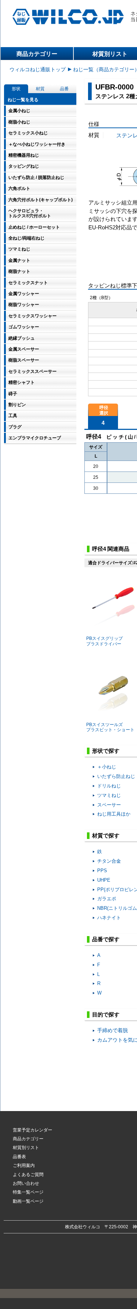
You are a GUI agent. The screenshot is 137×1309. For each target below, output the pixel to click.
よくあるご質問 (28, 1174)
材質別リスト (26, 1147)
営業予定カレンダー (32, 1130)
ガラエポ (106, 898)
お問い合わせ (26, 1183)
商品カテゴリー (36, 54)
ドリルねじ (109, 786)
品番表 (19, 1156)
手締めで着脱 (112, 1030)
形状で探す (105, 751)
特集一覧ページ (28, 1192)
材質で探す (105, 835)
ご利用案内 (24, 1165)
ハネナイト (109, 917)
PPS (102, 870)
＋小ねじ (106, 767)
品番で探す (105, 939)
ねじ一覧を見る (23, 99)
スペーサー (109, 805)
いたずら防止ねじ (116, 776)
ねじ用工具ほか (113, 814)
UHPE (103, 880)
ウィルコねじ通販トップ (37, 69)
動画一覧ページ (28, 1201)
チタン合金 (109, 861)
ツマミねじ (109, 795)
